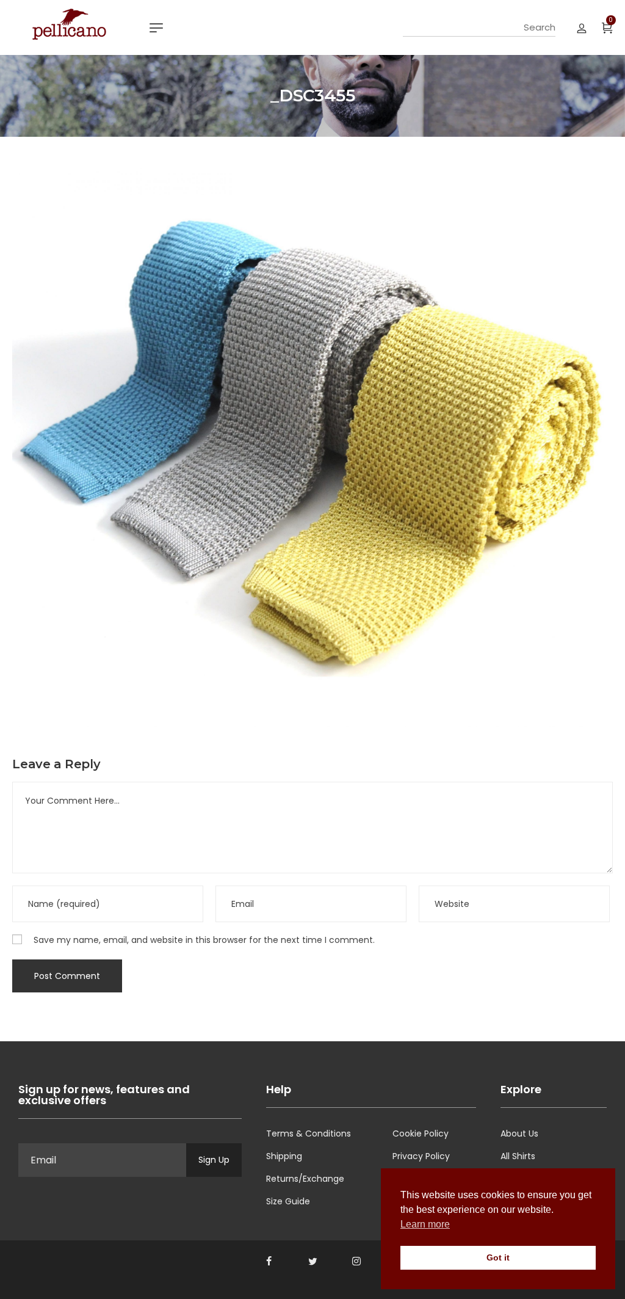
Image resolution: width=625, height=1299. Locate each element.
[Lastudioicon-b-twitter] (312, 1261)
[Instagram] (356, 1261)
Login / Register (582, 27)
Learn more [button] (425, 1224)
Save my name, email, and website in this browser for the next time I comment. (204, 940)
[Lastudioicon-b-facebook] (268, 1261)
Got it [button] (498, 1257)
